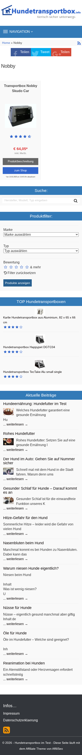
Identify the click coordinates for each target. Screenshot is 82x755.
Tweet (44, 52)
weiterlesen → (17, 424)
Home (6, 42)
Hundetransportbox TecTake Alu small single (32, 371)
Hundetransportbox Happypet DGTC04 (29, 347)
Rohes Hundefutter (19, 433)
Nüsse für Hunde (17, 608)
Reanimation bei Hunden (24, 663)
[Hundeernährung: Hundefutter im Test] (8, 411)
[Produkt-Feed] (6, 729)
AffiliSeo (57, 748)
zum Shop (20, 170)
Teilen (24, 52)
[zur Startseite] (41, 12)
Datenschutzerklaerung (20, 720)
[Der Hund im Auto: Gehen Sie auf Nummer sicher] (8, 471)
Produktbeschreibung (20, 161)
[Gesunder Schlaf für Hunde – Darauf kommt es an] (8, 500)
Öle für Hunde (15, 633)
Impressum (11, 713)
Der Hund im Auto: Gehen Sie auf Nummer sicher (39, 461)
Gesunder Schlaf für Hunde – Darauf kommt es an (40, 490)
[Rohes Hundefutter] (8, 441)
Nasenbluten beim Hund (23, 543)
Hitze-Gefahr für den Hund (25, 518)
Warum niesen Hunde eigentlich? (31, 568)
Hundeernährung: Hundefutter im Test (34, 404)
